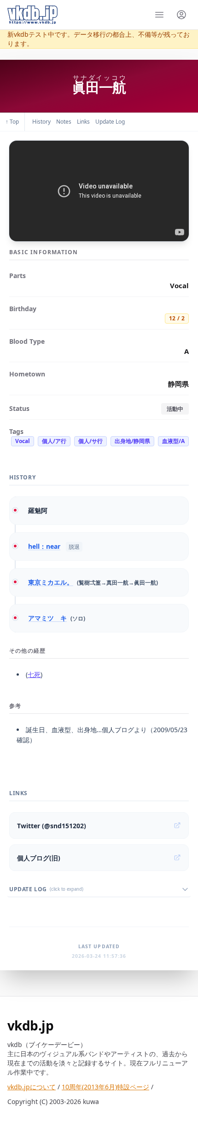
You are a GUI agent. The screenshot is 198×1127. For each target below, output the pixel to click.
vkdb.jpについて (31, 1086)
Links (83, 121)
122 (177, 318)
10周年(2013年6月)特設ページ (105, 1086)
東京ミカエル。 (50, 582)
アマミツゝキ (47, 618)
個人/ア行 (54, 441)
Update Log (110, 121)
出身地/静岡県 (132, 441)
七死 (34, 674)
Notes (63, 121)
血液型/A (173, 441)
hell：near (44, 546)
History (41, 121)
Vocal (22, 441)
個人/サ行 (90, 441)
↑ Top (12, 121)
